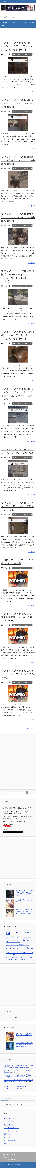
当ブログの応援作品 (10, 1140)
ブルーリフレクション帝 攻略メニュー (17, 945)
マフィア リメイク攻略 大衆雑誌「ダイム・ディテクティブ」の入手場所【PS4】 (17, 335)
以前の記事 (30, 728)
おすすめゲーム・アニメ (11, 1131)
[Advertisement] (15, 760)
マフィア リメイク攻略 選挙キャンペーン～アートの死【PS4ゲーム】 (17, 674)
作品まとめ (7, 1134)
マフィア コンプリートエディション (22, 54)
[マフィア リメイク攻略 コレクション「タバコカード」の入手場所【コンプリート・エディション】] (18, 421)
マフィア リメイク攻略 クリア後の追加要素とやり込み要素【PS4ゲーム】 (17, 617)
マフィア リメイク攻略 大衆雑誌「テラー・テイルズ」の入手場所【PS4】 (18, 217)
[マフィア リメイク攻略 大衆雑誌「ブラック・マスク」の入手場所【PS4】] (18, 186)
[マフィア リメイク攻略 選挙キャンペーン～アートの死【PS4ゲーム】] (18, 700)
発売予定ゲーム (8, 1125)
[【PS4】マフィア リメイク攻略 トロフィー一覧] (18, 586)
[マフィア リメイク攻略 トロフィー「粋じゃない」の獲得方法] (18, 475)
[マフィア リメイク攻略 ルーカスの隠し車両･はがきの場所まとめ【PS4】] (18, 532)
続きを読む (31, 91)
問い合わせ (6, 1157)
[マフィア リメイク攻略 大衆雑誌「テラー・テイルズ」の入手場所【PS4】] (18, 243)
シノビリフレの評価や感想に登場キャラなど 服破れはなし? (24, 1034)
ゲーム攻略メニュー (10, 1118)
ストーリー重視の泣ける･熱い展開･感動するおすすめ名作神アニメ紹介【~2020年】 (24, 911)
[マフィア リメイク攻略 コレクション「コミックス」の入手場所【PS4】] (18, 129)
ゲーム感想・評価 (9, 1121)
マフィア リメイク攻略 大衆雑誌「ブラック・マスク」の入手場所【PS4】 (18, 160)
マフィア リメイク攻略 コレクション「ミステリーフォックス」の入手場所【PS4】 (17, 46)
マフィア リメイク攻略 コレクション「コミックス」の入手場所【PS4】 (17, 103)
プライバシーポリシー (9, 1159)
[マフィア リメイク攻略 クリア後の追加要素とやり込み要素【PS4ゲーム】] (18, 643)
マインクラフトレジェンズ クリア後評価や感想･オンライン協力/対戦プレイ (24, 1044)
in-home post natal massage (19, 1067)
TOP (11, 17)
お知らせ (6, 1143)
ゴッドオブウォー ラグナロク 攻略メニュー (19, 937)
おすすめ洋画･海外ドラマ (11, 1128)
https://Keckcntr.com (20, 1077)
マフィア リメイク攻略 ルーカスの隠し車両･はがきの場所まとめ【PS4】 (17, 506)
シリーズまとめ (8, 1137)
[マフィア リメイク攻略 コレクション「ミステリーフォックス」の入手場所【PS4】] (18, 72)
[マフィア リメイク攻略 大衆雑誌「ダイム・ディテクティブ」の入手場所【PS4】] (18, 361)
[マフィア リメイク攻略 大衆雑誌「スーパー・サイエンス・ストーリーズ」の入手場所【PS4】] (18, 304)
